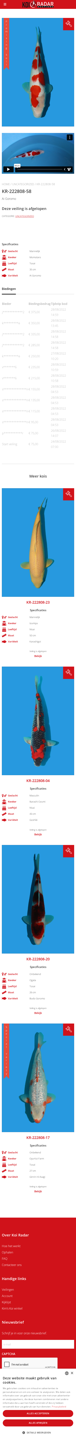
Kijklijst (6, 1302)
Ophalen (7, 1252)
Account (7, 1296)
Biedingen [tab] (9, 289)
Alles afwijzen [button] (38, 1422)
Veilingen (8, 1290)
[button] (38, 1432)
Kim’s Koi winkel (12, 1308)
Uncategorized (23, 184)
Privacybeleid (59, 1406)
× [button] (71, 1373)
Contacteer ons (12, 1265)
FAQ (4, 1259)
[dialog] (38, 1404)
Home (6, 184)
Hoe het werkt (11, 1246)
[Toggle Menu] (5, 4)
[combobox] (67, 1373)
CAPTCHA (8, 1354)
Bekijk (38, 656)
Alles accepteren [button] (38, 1413)
